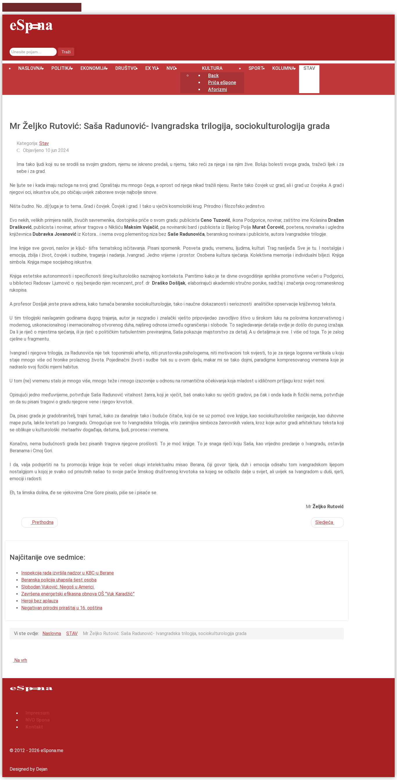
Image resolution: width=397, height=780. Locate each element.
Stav (44, 143)
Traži (66, 51)
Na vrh (20, 660)
